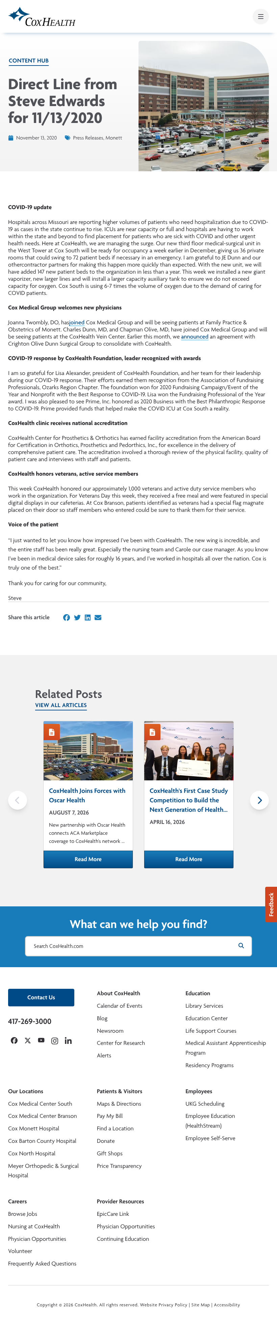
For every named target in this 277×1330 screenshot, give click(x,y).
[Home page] (42, 16)
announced (194, 336)
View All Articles (61, 705)
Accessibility (227, 1305)
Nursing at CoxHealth (34, 1226)
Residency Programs (209, 1065)
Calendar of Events (120, 1005)
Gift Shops (110, 1153)
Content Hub (29, 60)
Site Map (201, 1305)
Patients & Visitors (120, 1091)
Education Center (206, 1018)
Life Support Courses (210, 1030)
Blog (102, 1018)
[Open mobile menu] (260, 16)
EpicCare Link (113, 1214)
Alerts (104, 1055)
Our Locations (25, 1091)
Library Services (204, 1005)
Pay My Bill (110, 1116)
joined (76, 322)
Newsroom (110, 1030)
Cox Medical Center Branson (42, 1116)
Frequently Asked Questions (42, 1263)
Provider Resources (120, 1201)
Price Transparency (119, 1166)
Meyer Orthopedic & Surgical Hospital (43, 1170)
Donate (106, 1141)
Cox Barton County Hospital (42, 1141)
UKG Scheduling (204, 1103)
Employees (198, 1091)
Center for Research (121, 1043)
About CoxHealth (118, 993)
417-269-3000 (29, 1021)
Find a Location (115, 1128)
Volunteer (20, 1251)
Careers (17, 1201)
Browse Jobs (22, 1214)
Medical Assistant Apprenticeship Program (225, 1047)
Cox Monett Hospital (33, 1128)
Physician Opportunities (37, 1239)
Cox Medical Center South (40, 1103)
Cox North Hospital (31, 1153)
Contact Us (41, 997)
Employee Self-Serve (210, 1138)
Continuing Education (123, 1239)
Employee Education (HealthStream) (210, 1120)
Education (197, 993)
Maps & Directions (119, 1103)
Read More (104, 861)
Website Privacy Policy (164, 1305)
